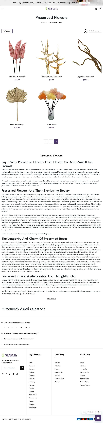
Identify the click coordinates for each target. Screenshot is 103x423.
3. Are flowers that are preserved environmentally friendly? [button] (21, 333)
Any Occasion (59, 372)
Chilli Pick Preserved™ (17, 77)
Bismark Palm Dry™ (17, 124)
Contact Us (83, 369)
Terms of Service (85, 385)
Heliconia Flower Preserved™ (51, 77)
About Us (83, 366)
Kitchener (31, 375)
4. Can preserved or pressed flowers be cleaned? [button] (18, 339)
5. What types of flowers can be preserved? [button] (17, 344)
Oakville (31, 388)
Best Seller (58, 375)
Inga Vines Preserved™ (86, 77)
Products (57, 363)
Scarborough (33, 398)
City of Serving (84, 372)
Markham (31, 379)
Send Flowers (84, 3)
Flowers (57, 382)
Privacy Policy (84, 379)
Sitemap (82, 375)
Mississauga (32, 382)
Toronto (31, 401)
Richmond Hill (33, 395)
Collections (58, 366)
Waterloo (31, 404)
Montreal (31, 385)
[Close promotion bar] (100, 3)
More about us (51, 299)
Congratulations (59, 379)
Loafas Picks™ (51, 124)
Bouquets (57, 369)
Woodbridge (32, 408)
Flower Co (16, 419)
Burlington (32, 369)
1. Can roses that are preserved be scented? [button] (17, 323)
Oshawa (31, 391)
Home (43, 22)
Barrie (30, 363)
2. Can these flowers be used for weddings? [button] (17, 328)
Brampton (32, 366)
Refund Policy (84, 382)
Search (82, 363)
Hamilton (31, 372)
